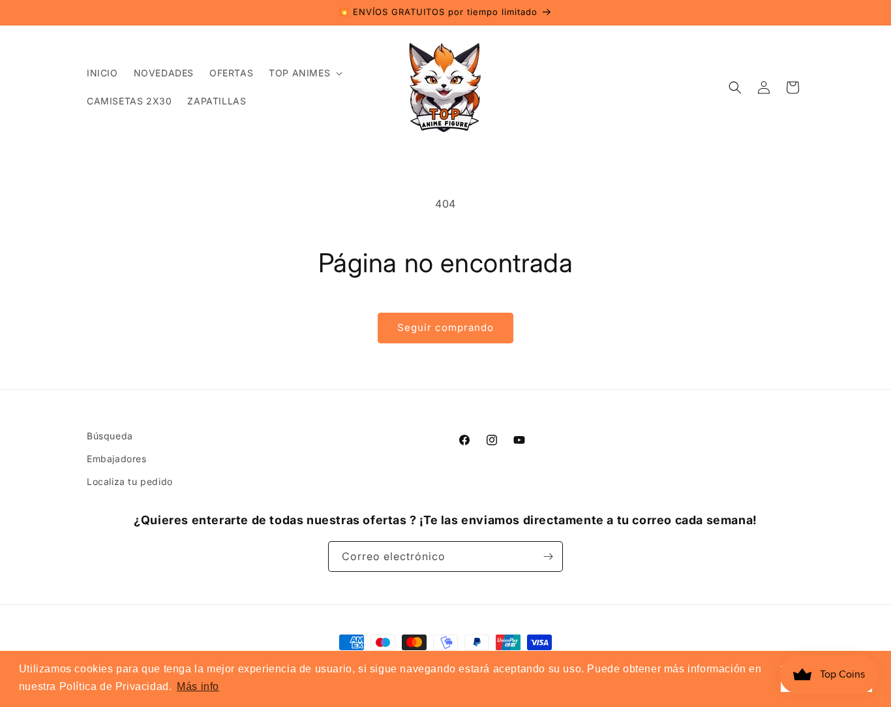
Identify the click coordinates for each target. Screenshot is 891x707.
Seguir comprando (445, 327)
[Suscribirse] (548, 556)
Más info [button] (198, 686)
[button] (304, 73)
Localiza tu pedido (130, 481)
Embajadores (117, 458)
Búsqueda (110, 435)
